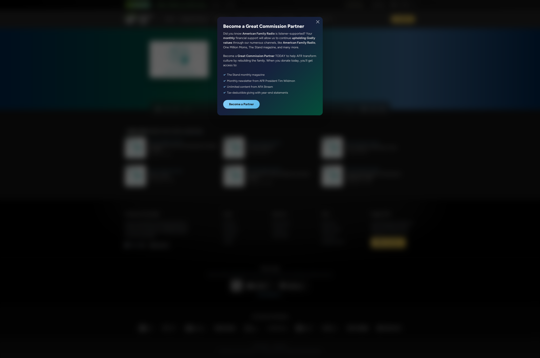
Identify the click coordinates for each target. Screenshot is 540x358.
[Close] (318, 21)
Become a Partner (241, 104)
